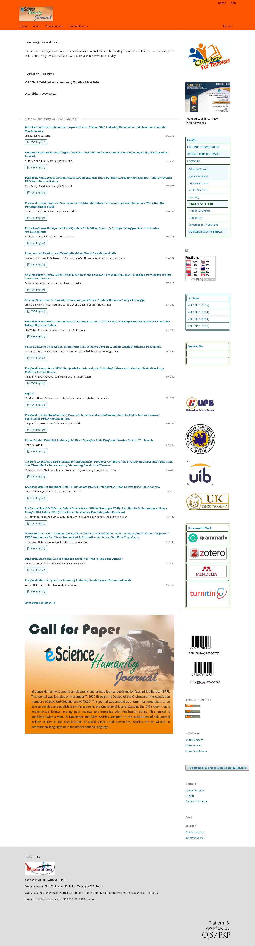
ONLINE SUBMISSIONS (203, 147)
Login (233, 2)
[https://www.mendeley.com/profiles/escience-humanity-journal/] (207, 577)
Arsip (36, 26)
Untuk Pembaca (194, 739)
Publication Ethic (194, 832)
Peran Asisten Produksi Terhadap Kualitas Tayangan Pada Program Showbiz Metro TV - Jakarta (89, 440)
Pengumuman (53, 26)
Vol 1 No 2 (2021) (198, 319)
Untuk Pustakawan (196, 751)
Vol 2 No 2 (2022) (198, 305)
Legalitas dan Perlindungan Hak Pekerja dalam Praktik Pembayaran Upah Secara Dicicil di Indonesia (92, 487)
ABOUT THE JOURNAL (203, 154)
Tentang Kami (77, 26)
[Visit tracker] (186, 250)
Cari (229, 26)
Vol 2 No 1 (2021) (198, 312)
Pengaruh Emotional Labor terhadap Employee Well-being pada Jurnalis (74, 558)
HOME (191, 140)
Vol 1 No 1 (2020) (198, 326)
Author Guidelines (199, 210)
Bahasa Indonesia (196, 801)
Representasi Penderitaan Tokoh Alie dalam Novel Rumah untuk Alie (70, 253)
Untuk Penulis (193, 745)
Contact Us (193, 161)
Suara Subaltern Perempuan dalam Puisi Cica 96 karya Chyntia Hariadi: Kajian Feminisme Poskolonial (93, 346)
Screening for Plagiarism (203, 224)
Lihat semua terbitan (38, 602)
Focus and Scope (199, 183)
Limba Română (194, 790)
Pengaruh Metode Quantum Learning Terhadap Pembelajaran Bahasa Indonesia (78, 580)
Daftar (222, 2)
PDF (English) (37, 142)
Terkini (23, 26)
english (30, 393)
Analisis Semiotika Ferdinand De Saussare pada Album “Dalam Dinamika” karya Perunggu (85, 300)
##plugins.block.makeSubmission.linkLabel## (217, 767)
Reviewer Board (194, 837)
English (189, 795)
